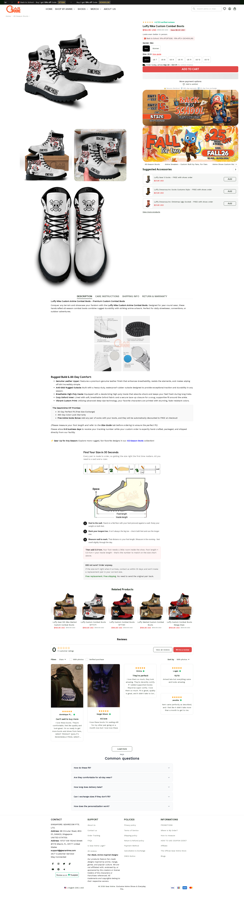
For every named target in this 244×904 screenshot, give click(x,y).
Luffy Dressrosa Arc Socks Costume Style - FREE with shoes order (183, 190)
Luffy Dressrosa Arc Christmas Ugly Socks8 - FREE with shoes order (183, 202)
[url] (63, 850)
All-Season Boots (20, 16)
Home (8, 16)
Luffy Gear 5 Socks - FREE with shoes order (173, 177)
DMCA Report (56, 888)
